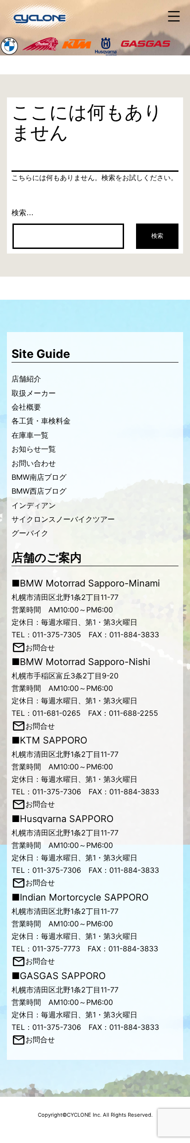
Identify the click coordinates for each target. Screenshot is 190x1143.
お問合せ (40, 647)
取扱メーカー (34, 393)
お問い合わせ (34, 463)
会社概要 (26, 406)
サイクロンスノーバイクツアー (63, 519)
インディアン (34, 505)
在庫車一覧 (30, 435)
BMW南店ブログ (39, 477)
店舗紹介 (26, 378)
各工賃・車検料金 (41, 420)
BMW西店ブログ (39, 491)
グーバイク (30, 533)
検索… (23, 213)
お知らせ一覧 (34, 449)
